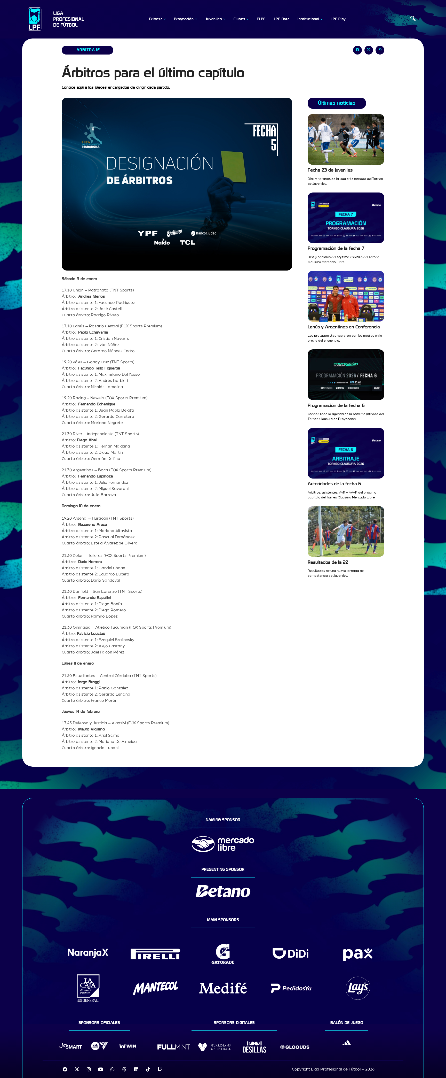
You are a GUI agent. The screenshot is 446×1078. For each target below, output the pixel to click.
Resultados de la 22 (328, 562)
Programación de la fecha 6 (336, 405)
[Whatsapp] (112, 1069)
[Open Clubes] (247, 19)
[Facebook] (65, 1069)
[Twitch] (160, 1069)
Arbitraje (88, 50)
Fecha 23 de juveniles (330, 170)
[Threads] (124, 1069)
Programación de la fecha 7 (336, 248)
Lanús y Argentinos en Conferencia (344, 327)
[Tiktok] (148, 1069)
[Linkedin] (136, 1069)
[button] (413, 19)
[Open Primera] (165, 19)
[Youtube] (100, 1069)
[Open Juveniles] (224, 19)
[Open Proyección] (196, 19)
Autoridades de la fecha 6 (334, 484)
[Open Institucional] (321, 19)
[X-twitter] (77, 1069)
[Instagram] (88, 1069)
